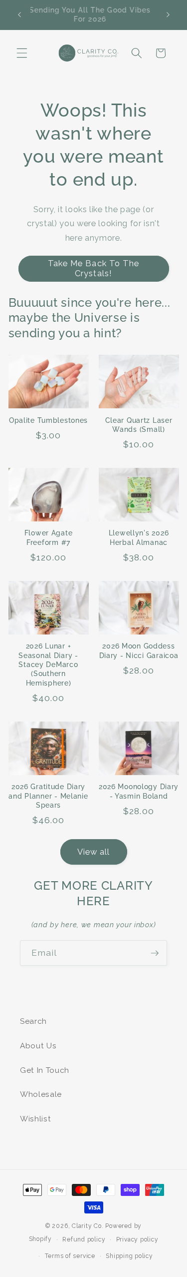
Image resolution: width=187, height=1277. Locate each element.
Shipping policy (129, 1255)
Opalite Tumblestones (48, 420)
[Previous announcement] (19, 15)
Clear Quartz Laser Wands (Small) (139, 424)
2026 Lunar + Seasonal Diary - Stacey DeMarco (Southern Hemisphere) (48, 664)
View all (93, 852)
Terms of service (70, 1255)
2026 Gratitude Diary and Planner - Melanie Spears (48, 795)
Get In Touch (44, 1070)
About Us (38, 1045)
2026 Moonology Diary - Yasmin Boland (139, 791)
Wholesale (41, 1094)
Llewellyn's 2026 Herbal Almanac (139, 537)
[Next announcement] (168, 15)
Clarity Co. (87, 1225)
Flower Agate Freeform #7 (48, 537)
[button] (22, 53)
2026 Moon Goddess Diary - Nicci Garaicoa (139, 650)
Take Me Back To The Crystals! (94, 268)
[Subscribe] (155, 953)
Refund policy (83, 1239)
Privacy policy (137, 1239)
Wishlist (35, 1118)
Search (33, 1021)
